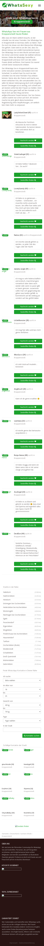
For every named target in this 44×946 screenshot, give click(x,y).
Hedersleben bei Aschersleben (22, 607)
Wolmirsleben (22, 660)
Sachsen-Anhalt (25, 834)
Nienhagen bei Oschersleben (22, 615)
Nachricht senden (27, 140)
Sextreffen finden (27, 146)
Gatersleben (22, 664)
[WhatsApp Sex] (17, 5)
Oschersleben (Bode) (22, 645)
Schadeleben (22, 653)
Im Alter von (8, 685)
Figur (5, 717)
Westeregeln (22, 611)
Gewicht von (8, 701)
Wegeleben (22, 630)
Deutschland (14, 834)
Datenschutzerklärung (26, 943)
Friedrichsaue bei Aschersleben (22, 634)
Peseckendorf (22, 622)
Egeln (22, 618)
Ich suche (7, 676)
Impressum (13, 943)
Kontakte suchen (32, 735)
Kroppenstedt (20, 115)
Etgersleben (22, 626)
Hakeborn (22, 592)
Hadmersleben (22, 596)
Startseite (5, 834)
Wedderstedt (22, 649)
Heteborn (22, 600)
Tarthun (22, 641)
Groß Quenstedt (22, 656)
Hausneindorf (22, 637)
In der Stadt (7, 726)
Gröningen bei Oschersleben (22, 603)
